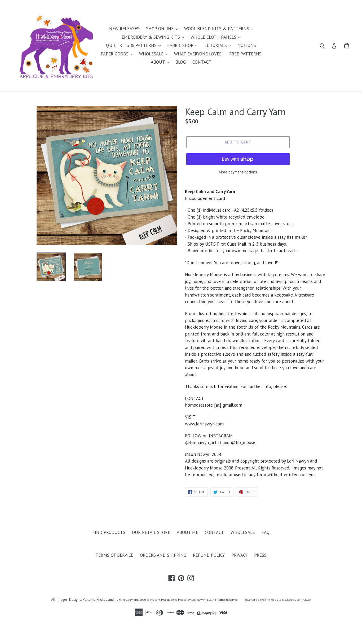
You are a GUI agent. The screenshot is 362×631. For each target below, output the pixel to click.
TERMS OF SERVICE (114, 555)
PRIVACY (239, 555)
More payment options (238, 172)
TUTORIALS (216, 45)
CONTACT (201, 62)
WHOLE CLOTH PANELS (214, 37)
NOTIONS (246, 45)
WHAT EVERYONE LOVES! (198, 54)
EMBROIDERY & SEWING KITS (151, 37)
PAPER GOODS (115, 54)
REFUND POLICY (209, 555)
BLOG (180, 62)
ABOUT (158, 62)
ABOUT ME (187, 532)
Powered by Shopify (257, 600)
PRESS (260, 555)
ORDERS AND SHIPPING (163, 555)
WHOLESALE (152, 54)
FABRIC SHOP (181, 45)
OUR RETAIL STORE (151, 532)
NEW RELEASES (124, 29)
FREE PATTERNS (245, 54)
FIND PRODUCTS (108, 532)
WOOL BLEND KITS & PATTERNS (217, 29)
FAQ (266, 532)
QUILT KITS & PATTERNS (132, 45)
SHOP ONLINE (160, 29)
